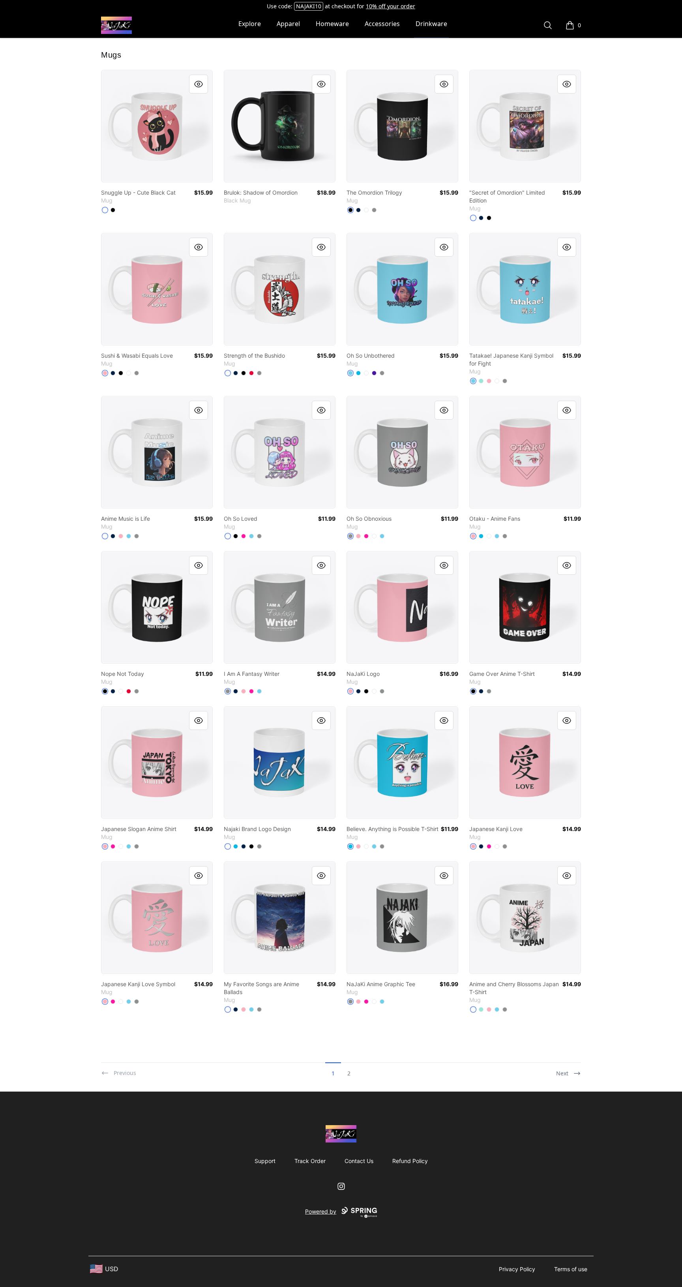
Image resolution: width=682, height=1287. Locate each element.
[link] (156, 126)
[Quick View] (198, 84)
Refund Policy (410, 1161)
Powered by (320, 1211)
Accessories (382, 23)
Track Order (310, 1161)
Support (265, 1161)
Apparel (288, 23)
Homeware (332, 23)
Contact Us (359, 1161)
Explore (249, 23)
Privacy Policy (517, 1269)
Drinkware (431, 23)
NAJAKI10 (308, 6)
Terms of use (570, 1269)
